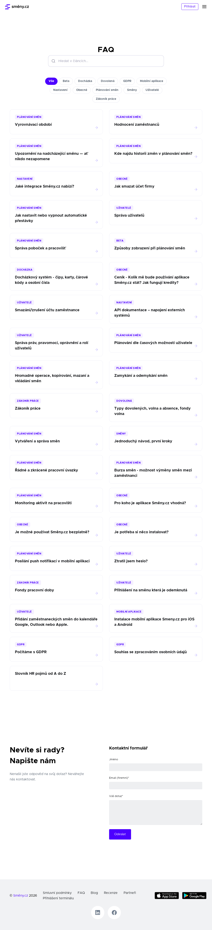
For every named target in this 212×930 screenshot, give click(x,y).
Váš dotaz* (116, 796)
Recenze (111, 893)
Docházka (85, 81)
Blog (94, 893)
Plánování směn (107, 90)
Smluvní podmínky (57, 893)
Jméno (113, 759)
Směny (132, 90)
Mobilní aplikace (151, 81)
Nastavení (60, 90)
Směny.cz (20, 895)
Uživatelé (152, 90)
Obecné (81, 90)
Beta (66, 81)
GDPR (127, 81)
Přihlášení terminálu (58, 898)
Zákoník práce (106, 99)
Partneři (130, 893)
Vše (51, 81)
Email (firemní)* (119, 778)
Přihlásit (190, 6)
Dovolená (107, 81)
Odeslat (120, 834)
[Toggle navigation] (207, 6)
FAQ (81, 893)
